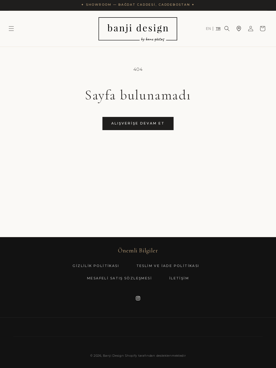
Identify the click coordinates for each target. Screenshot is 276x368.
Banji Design (113, 355)
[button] (11, 28)
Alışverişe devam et (138, 123)
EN (208, 29)
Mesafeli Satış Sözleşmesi (119, 278)
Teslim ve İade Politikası (167, 266)
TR (218, 29)
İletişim (179, 278)
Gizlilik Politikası (96, 266)
